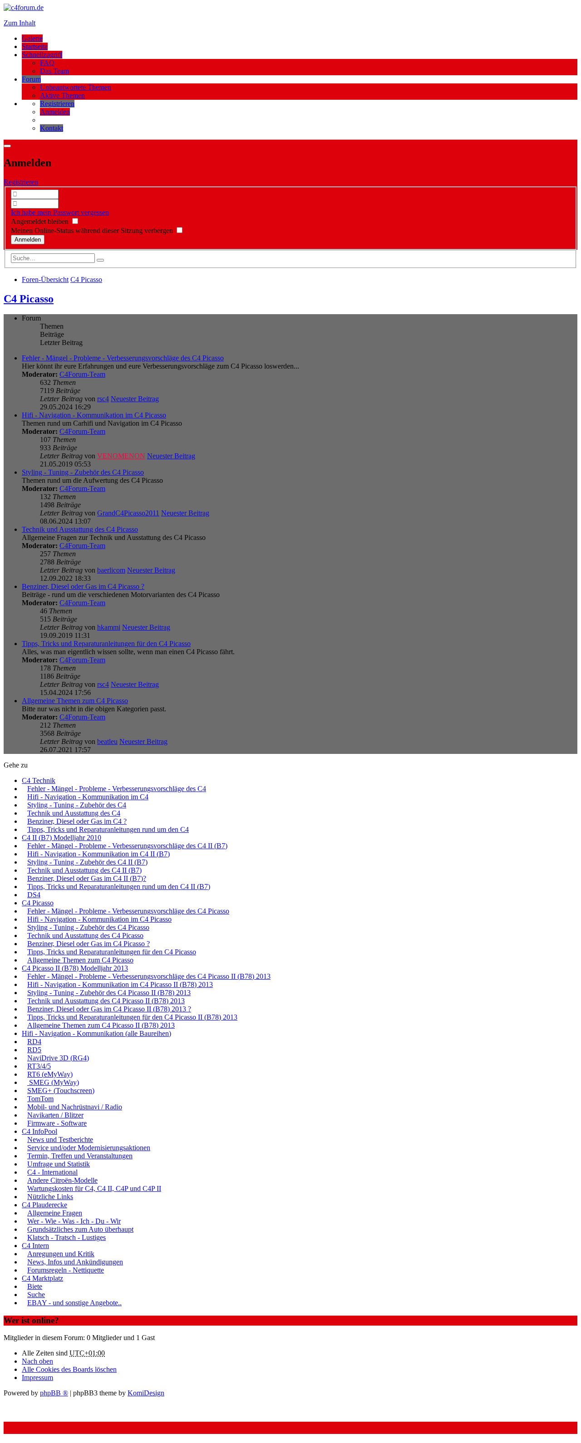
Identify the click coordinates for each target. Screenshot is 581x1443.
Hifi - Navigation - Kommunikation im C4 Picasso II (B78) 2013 (120, 984)
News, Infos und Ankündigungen (75, 1262)
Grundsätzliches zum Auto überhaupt (80, 1229)
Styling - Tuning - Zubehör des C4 (76, 805)
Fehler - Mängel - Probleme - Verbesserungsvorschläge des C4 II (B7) (127, 846)
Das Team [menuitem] (54, 71)
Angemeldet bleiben (40, 221)
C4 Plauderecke (44, 1205)
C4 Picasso (29, 299)
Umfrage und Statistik (58, 1164)
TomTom (40, 1099)
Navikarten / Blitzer (55, 1115)
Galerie (32, 38)
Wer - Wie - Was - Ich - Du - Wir (74, 1221)
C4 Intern (35, 1245)
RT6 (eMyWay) (50, 1074)
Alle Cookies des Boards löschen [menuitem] (69, 1369)
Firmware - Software (57, 1123)
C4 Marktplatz (42, 1278)
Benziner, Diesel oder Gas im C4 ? (77, 821)
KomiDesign (146, 1393)
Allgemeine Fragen (54, 1213)
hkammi (108, 627)
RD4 (34, 1041)
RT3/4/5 (39, 1066)
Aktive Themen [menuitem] (62, 95)
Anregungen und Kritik (60, 1254)
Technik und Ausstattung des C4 (73, 813)
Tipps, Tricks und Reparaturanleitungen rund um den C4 (108, 829)
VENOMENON (121, 456)
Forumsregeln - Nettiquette (65, 1270)
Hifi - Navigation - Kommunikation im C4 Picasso (94, 415)
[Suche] (100, 260)
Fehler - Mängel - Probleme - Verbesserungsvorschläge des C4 (116, 788)
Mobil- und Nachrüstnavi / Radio (74, 1107)
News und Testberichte (60, 1139)
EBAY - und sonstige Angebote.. (74, 1303)
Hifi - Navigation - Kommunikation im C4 (87, 797)
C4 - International (52, 1172)
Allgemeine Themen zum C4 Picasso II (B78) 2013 (101, 1025)
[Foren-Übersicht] (24, 7)
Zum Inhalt (19, 23)
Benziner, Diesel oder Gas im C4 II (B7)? (86, 878)
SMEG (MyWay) (53, 1082)
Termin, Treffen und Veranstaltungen (80, 1156)
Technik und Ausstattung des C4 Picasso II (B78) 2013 (106, 1001)
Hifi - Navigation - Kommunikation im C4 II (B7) (98, 854)
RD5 (34, 1050)
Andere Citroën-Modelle (62, 1180)
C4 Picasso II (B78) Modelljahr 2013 (75, 968)
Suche (36, 1294)
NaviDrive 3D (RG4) (58, 1058)
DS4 (33, 895)
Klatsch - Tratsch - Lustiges (66, 1237)
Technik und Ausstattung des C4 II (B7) (84, 870)
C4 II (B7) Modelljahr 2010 (61, 837)
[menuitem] (57, 103)
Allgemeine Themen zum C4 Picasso (75, 700)
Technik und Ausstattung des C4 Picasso (80, 529)
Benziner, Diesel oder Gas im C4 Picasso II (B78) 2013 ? (109, 1009)
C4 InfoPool (39, 1131)
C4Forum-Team (82, 374)
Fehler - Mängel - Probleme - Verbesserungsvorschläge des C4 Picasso (123, 358)
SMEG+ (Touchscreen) (60, 1090)
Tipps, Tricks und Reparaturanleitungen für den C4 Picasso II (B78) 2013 (132, 1017)
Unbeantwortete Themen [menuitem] (75, 87)
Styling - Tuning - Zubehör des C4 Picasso (83, 472)
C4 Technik (38, 780)
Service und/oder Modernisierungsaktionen (88, 1147)
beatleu (107, 741)
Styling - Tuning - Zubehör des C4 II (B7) (87, 862)
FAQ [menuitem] (47, 63)
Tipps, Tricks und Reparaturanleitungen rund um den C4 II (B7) (118, 886)
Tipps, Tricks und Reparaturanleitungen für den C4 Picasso (106, 643)
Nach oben (37, 1361)
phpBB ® (54, 1393)
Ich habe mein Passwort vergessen (60, 212)
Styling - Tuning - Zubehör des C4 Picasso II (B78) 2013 (109, 992)
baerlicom (111, 570)
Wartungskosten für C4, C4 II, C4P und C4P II (94, 1188)
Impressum (37, 1377)
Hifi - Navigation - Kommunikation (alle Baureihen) (96, 1033)
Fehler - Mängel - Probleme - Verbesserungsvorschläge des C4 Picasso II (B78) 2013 (149, 976)
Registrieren (21, 182)
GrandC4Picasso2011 (128, 513)
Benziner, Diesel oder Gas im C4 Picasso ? (83, 586)
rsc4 (103, 399)
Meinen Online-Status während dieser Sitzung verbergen (93, 230)
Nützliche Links (50, 1196)
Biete (34, 1286)
